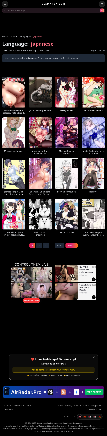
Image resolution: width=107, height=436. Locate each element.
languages (25, 36)
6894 (59, 245)
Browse (14, 36)
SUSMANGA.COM (53, 3)
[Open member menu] (102, 4)
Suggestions (97, 405)
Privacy (68, 405)
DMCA (86, 405)
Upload (77, 405)
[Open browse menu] (5, 4)
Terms (60, 405)
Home (5, 36)
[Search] (102, 10)
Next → (71, 245)
